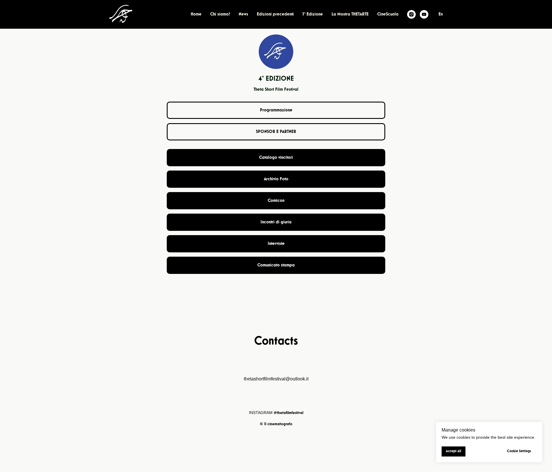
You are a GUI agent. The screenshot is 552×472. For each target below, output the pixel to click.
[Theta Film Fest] (411, 14)
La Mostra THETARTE (350, 14)
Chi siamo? (220, 14)
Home (196, 14)
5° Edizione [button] (312, 14)
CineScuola (387, 14)
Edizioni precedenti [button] (275, 14)
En (440, 14)
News (243, 14)
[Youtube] (424, 14)
